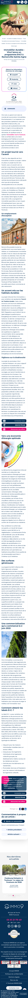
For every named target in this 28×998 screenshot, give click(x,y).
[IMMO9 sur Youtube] (15, 926)
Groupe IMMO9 (14, 971)
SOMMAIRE (11, 108)
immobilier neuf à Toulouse (16, 134)
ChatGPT (14, 75)
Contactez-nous (19, 421)
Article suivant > (14, 834)
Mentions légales (14, 977)
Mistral (14, 88)
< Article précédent (14, 830)
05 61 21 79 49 (20, 425)
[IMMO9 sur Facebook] (9, 926)
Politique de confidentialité (14, 974)
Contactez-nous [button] (14, 988)
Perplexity (14, 79)
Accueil (3, 38)
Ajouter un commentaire (14, 821)
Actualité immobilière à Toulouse (14, 38)
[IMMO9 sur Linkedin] (19, 926)
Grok (14, 84)
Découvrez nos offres (18, 429)
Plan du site (14, 980)
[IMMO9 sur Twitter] (12, 926)
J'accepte (23, 994)
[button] (22, 2)
